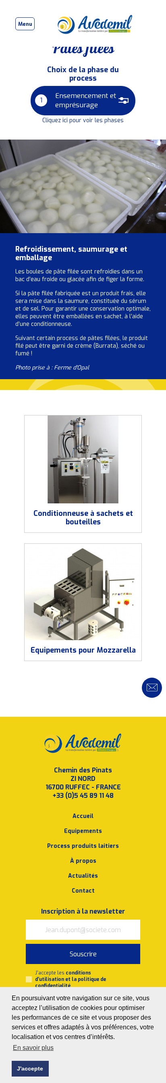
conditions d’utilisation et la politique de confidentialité (70, 979)
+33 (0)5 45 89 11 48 (83, 795)
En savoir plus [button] (33, 1047)
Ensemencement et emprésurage (78, 100)
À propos (83, 861)
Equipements (83, 831)
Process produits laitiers (83, 846)
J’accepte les (70, 979)
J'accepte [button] (30, 1068)
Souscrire (83, 954)
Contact (83, 891)
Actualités (83, 876)
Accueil (83, 816)
